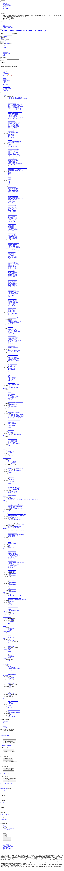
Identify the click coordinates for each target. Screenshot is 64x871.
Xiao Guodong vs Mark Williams (5, 814)
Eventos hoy (5, 89)
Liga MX (5, 81)
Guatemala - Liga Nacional (8, 828)
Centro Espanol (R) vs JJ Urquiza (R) (6, 783)
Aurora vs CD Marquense (8, 829)
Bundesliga (5, 79)
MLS (4, 83)
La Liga (4, 72)
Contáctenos (5, 849)
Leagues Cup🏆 (6, 74)
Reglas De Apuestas (7, 26)
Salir (11, 43)
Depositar (7, 43)
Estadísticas (5, 721)
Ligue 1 (4, 82)
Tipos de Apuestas (6, 722)
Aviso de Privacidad (7, 845)
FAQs (4, 25)
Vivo (4, 726)
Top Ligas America (7, 88)
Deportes (5, 3)
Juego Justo (5, 847)
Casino (4, 7)
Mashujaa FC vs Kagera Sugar (5, 773)
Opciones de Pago (6, 53)
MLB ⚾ (5, 71)
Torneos (4, 54)
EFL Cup (5, 76)
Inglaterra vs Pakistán (3, 819)
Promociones (5, 52)
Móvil (4, 852)
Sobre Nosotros (6, 844)
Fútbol (4, 826)
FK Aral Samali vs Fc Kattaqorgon (5, 745)
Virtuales (4, 6)
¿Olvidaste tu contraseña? (17, 34)
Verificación (5, 55)
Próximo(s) (5, 727)
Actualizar (3, 43)
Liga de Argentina (6, 80)
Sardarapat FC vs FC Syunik (4, 735)
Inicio (4, 49)
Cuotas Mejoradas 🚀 (7, 75)
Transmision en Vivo (7, 5)
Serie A (4, 78)
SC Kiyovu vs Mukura (3, 763)
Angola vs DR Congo (3, 790)
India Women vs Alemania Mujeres (5, 809)
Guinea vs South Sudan (4, 788)
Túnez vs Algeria (3, 802)
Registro (5, 36)
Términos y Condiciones (8, 27)
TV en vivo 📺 (6, 85)
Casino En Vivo (6, 8)
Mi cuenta (2, 38)
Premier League (6, 73)
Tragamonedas (6, 9)
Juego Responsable (7, 848)
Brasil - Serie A (6, 84)
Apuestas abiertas (4, 40)
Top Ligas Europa (6, 87)
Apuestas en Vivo (6, 4)
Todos (2, 729)
